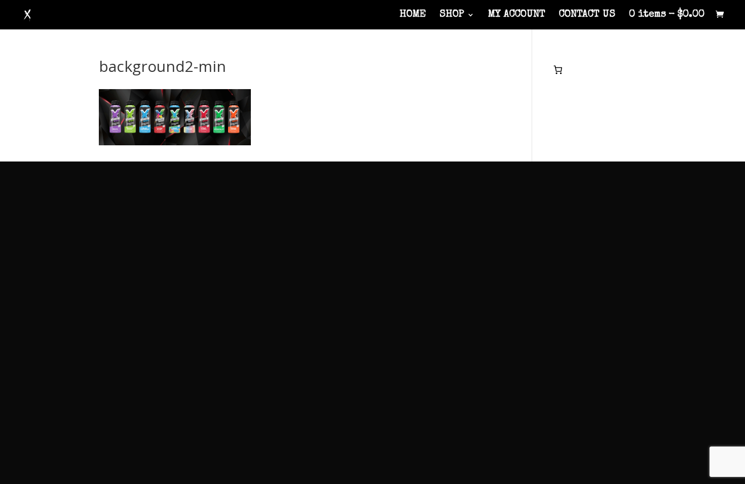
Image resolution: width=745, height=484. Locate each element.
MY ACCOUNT (516, 15)
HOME (412, 15)
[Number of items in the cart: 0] (558, 69)
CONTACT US (587, 15)
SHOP (451, 15)
